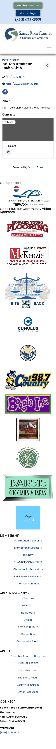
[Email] (8, 152)
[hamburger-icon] (49, 48)
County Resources (28, 685)
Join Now (28, 555)
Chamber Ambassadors (28, 569)
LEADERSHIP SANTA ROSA (28, 576)
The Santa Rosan (28, 677)
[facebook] (5, 92)
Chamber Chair (28, 670)
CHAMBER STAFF (28, 663)
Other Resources (28, 692)
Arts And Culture (28, 627)
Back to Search (10, 59)
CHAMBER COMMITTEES (28, 562)
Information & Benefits (28, 540)
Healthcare (28, 612)
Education (28, 605)
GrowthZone (35, 167)
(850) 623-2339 (28, 19)
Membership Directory (28, 548)
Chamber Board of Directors (28, 656)
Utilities (28, 620)
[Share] (46, 65)
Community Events (28, 641)
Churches (28, 598)
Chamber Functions (28, 583)
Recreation (28, 634)
